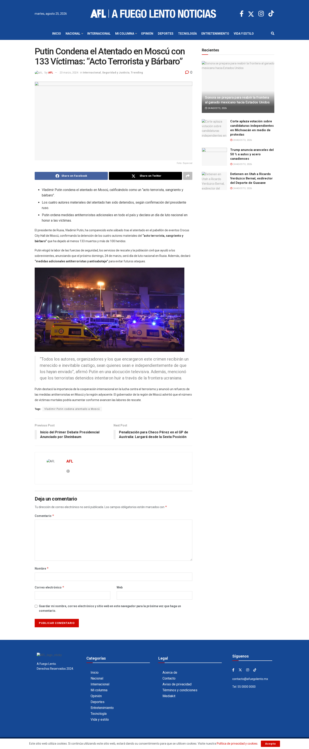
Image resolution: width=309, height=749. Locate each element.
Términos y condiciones (179, 690)
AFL (50, 72)
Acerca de (169, 672)
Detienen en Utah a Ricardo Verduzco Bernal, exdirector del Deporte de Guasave (251, 178)
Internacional (99, 33)
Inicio (56, 33)
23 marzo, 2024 (69, 72)
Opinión (147, 33)
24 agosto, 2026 (217, 108)
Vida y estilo (244, 33)
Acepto (270, 743)
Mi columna (124, 33)
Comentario (44, 516)
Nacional (73, 33)
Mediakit (168, 696)
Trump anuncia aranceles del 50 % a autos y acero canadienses (252, 154)
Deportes (165, 33)
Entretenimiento (215, 33)
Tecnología (187, 33)
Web (120, 587)
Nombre (42, 568)
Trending (137, 72)
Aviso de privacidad (176, 684)
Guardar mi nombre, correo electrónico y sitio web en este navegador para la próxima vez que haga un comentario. (110, 608)
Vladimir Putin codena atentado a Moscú (72, 409)
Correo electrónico (49, 587)
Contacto (169, 678)
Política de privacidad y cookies (237, 743)
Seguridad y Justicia (115, 72)
